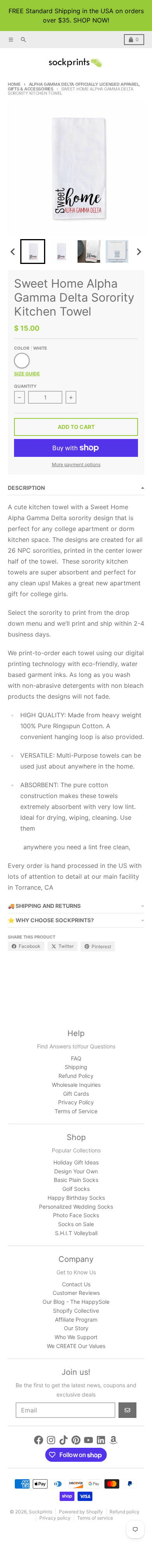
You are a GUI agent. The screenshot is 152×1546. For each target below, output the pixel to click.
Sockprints (40, 1512)
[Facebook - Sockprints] (38, 1440)
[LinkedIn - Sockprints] (101, 1440)
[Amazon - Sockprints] (113, 1440)
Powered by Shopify (81, 1512)
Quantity (25, 386)
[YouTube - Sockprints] (88, 1440)
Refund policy (125, 1512)
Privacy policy (55, 1518)
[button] (32, 251)
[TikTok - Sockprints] (63, 1440)
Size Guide (27, 374)
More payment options (76, 464)
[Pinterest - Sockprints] (76, 1440)
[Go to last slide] (13, 251)
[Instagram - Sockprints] (51, 1440)
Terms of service (95, 1518)
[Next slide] (138, 251)
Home (14, 84)
